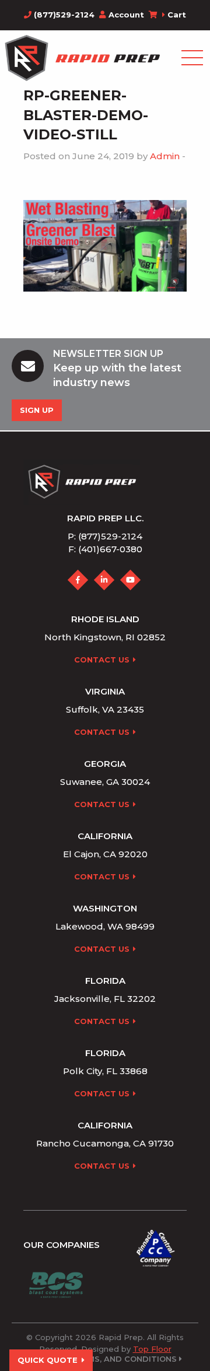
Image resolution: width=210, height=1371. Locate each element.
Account (126, 14)
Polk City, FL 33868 (105, 1071)
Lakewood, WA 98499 (105, 926)
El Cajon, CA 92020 (105, 854)
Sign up (37, 410)
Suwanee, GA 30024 (105, 781)
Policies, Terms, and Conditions (104, 1359)
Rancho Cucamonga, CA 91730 (105, 1143)
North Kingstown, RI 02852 (105, 637)
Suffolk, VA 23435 (105, 709)
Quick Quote (48, 1360)
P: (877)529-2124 (105, 536)
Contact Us (102, 659)
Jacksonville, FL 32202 (105, 998)
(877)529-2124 (63, 14)
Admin (165, 156)
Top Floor (152, 1349)
